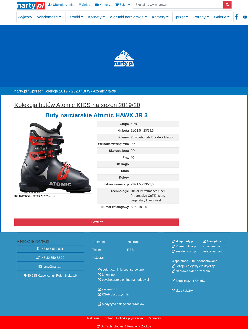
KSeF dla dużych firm (116, 294)
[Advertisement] (207, 158)
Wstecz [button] (97, 222)
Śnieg (85, 4)
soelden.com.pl (185, 251)
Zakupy (124, 4)
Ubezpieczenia (63, 4)
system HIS (109, 289)
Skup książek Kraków (190, 280)
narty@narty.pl (52, 266)
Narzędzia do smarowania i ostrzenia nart (214, 246)
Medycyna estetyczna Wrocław (122, 304)
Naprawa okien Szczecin (192, 271)
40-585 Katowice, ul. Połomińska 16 (52, 275)
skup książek (184, 290)
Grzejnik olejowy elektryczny (195, 266)
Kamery (104, 4)
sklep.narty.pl (184, 241)
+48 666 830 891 (51, 248)
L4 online (108, 274)
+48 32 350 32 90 (52, 257)
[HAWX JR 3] (55, 156)
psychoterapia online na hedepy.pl (125, 279)
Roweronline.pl (185, 246)
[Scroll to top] (242, 323)
